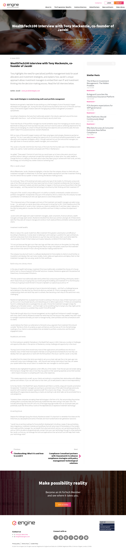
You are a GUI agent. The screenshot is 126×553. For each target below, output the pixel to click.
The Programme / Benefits (62, 7)
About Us (48, 7)
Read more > (91, 90)
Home (41, 39)
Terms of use (25, 543)
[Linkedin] (60, 537)
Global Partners (94, 7)
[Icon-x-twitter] (55, 537)
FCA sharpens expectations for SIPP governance (100, 106)
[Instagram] (71, 537)
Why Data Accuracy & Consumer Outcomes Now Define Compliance (100, 130)
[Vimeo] (66, 537)
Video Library (120, 7)
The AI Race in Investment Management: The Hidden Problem (98, 83)
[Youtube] (76, 537)
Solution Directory (80, 7)
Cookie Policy (34, 543)
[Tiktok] (81, 537)
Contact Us (98, 3)
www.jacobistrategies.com (31, 91)
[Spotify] (86, 537)
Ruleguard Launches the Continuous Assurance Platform (100, 95)
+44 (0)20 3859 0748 (22, 534)
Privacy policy (16, 543)
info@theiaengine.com (22, 536)
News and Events (107, 7)
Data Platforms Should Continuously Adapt (96, 117)
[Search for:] (101, 63)
